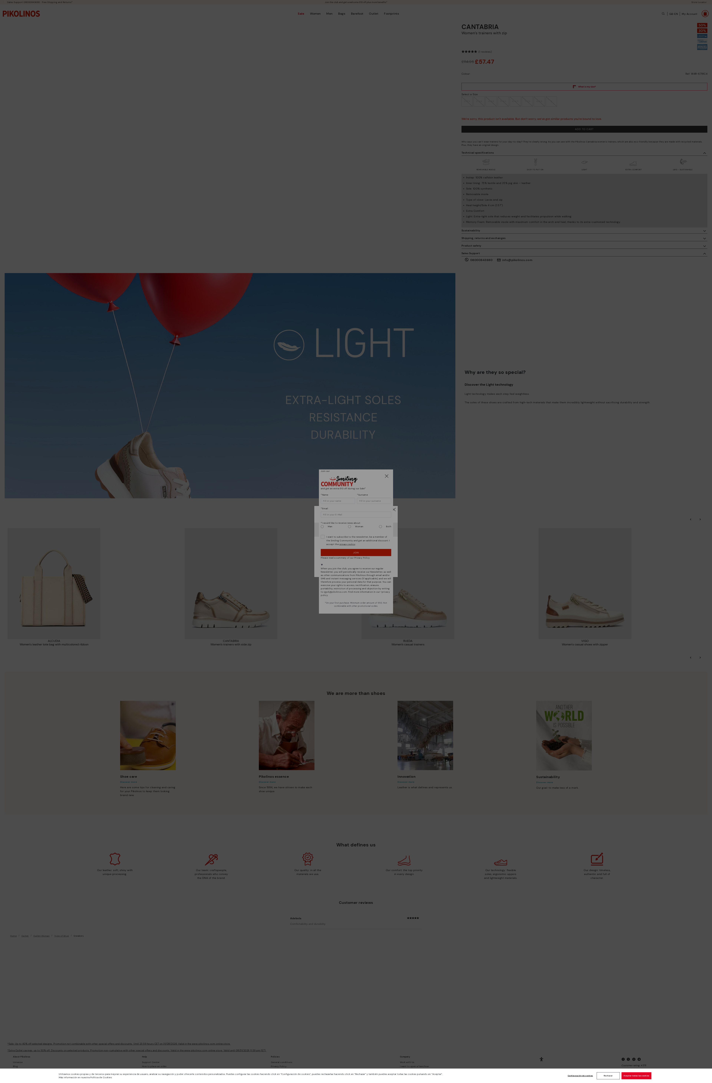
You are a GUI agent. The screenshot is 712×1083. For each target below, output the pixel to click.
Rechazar (608, 1075)
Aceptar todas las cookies (636, 1075)
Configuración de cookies (580, 1075)
